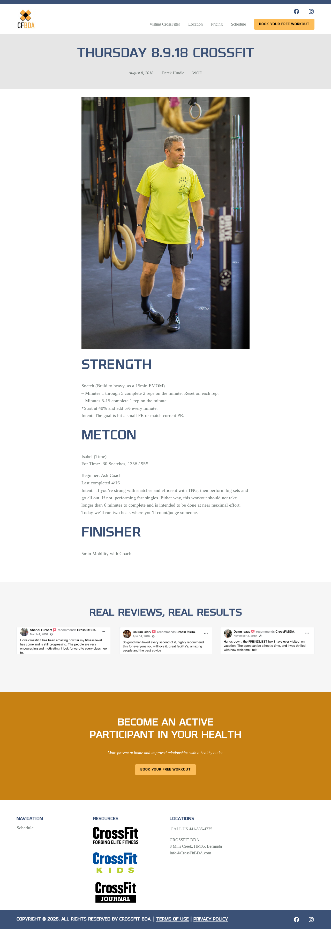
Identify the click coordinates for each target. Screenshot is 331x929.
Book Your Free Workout (165, 769)
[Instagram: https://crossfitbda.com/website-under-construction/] (311, 919)
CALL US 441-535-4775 (191, 829)
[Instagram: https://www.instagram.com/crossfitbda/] (311, 11)
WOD (197, 73)
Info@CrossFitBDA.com (190, 853)
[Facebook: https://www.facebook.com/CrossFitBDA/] (296, 11)
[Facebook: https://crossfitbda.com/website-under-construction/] (296, 919)
